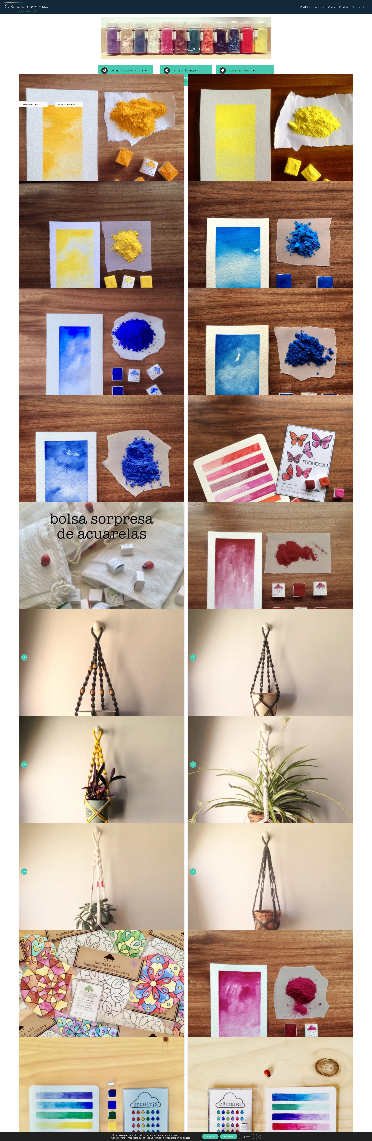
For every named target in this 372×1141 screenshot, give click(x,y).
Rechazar (228, 1136)
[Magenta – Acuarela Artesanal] (270, 1013)
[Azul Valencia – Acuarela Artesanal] (101, 478)
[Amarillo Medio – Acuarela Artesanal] (101, 263)
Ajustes (246, 1136)
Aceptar (210, 1136)
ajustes (186, 1137)
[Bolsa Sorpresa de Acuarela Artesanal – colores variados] (101, 585)
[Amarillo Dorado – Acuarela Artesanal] (101, 156)
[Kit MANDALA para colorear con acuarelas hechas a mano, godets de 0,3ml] (101, 1013)
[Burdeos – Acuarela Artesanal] (270, 585)
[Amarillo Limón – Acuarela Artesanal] (270, 156)
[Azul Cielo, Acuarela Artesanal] (270, 263)
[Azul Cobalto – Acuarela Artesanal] (101, 370)
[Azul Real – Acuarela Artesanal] (270, 370)
